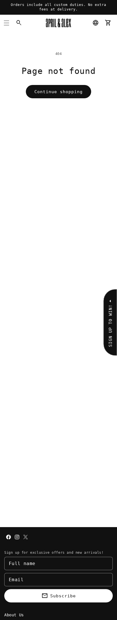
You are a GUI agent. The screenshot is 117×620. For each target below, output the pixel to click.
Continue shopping (58, 91)
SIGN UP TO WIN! (110, 325)
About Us (14, 615)
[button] (6, 23)
